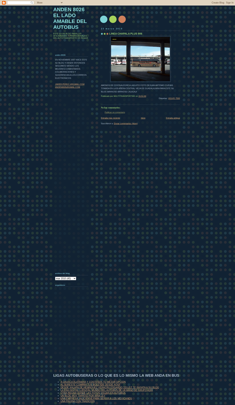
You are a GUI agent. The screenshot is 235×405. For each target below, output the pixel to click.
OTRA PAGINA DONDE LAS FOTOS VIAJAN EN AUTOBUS (93, 393)
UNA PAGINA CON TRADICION (78, 401)
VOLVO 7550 (174, 98)
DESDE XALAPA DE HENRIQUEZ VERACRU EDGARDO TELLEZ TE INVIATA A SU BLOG (110, 387)
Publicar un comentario (115, 112)
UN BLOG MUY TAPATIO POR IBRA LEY (83, 395)
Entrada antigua (173, 118)
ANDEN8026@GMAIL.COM (67, 87)
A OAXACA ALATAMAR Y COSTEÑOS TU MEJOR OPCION (93, 382)
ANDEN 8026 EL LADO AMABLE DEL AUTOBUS (70, 18)
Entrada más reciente (110, 118)
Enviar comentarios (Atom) (126, 123)
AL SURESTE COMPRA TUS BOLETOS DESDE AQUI (90, 384)
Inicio (143, 118)
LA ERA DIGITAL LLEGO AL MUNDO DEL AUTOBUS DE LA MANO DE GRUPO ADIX (107, 390)
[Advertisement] (73, 337)
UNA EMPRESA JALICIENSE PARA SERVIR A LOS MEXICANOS (96, 398)
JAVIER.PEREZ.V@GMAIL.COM (69, 84)
